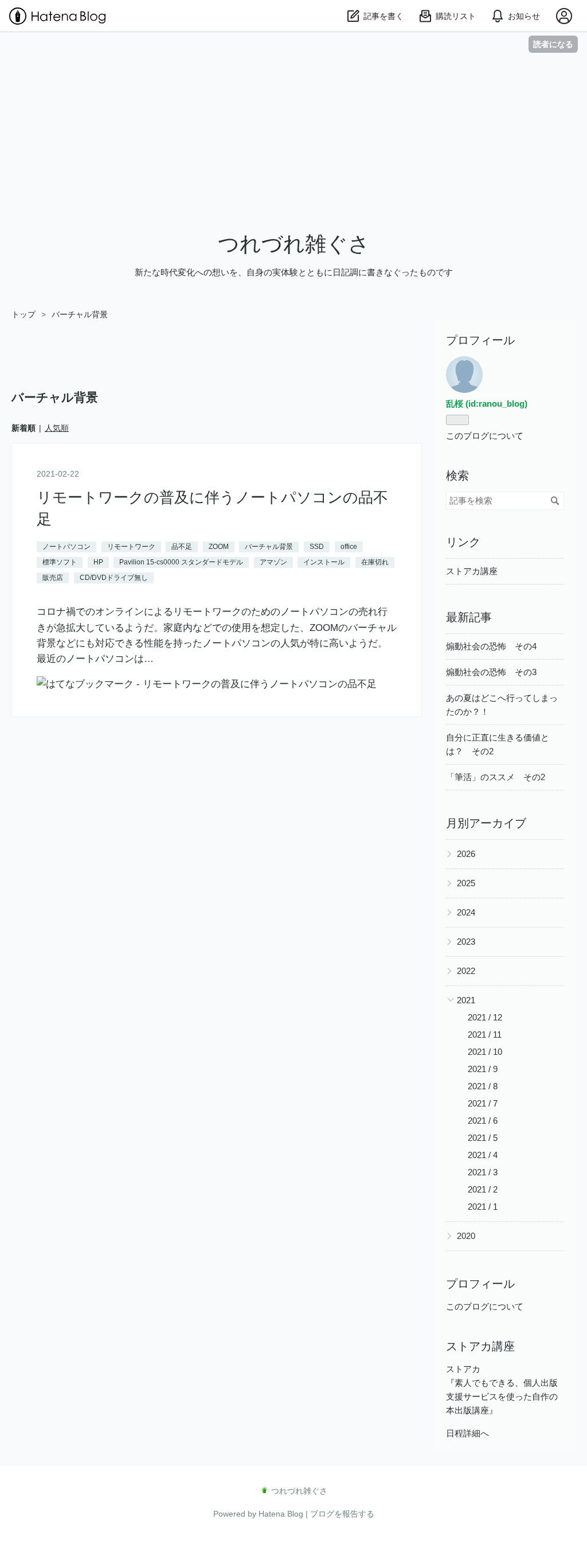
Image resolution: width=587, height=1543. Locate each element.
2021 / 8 (483, 1086)
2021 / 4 (483, 1155)
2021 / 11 (485, 1034)
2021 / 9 (483, 1069)
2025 (466, 883)
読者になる (553, 44)
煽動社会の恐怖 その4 (491, 646)
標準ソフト (59, 562)
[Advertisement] (293, 141)
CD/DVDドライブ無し (114, 578)
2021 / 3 (483, 1172)
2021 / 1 (483, 1206)
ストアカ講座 (472, 571)
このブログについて (484, 436)
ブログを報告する (342, 1513)
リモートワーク (131, 547)
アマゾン (273, 562)
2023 (466, 941)
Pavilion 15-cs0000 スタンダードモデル (181, 562)
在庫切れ (375, 562)
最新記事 (469, 617)
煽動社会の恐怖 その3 (491, 672)
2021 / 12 (485, 1017)
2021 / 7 (483, 1103)
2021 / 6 (483, 1120)
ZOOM (219, 547)
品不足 (181, 547)
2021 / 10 (485, 1052)
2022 (466, 971)
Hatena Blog (281, 1513)
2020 (466, 1236)
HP (98, 562)
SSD (317, 547)
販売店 (52, 578)
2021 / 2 (483, 1189)
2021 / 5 (483, 1138)
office (349, 547)
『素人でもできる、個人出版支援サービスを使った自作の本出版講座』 (502, 1396)
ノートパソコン (66, 547)
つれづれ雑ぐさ (294, 244)
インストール (324, 562)
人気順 (57, 427)
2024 (466, 912)
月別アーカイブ (486, 823)
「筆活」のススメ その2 (495, 777)
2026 (466, 854)
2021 (466, 1000)
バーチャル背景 (269, 547)
